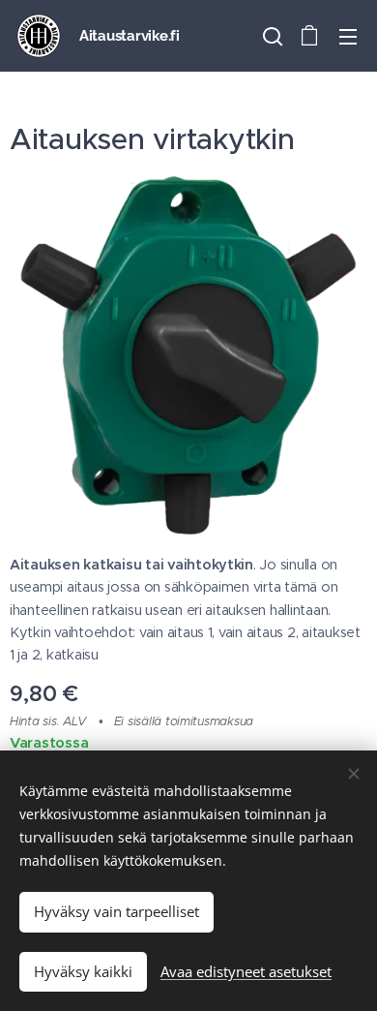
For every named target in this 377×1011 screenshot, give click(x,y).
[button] (270, 36)
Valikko (348, 35)
